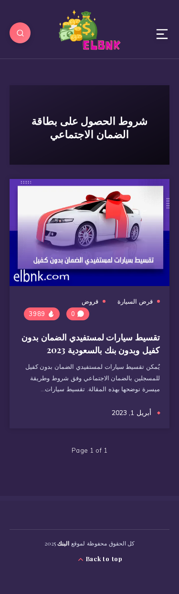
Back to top (103, 558)
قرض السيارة (135, 301)
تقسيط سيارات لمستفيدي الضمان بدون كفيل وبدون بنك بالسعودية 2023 (90, 343)
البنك (63, 543)
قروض (90, 301)
